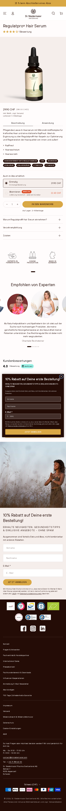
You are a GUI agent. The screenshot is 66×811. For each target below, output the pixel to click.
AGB (57, 424)
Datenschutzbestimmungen (17, 426)
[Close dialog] (61, 376)
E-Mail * (8, 412)
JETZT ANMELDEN (33, 432)
